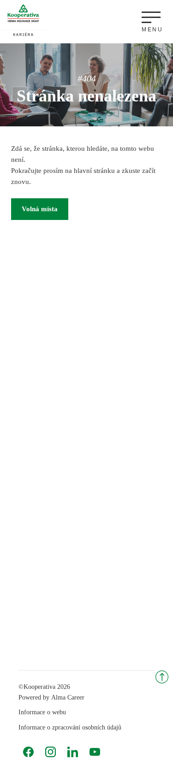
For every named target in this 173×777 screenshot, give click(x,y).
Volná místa (40, 209)
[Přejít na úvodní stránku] (23, 20)
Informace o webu (42, 712)
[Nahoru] (162, 676)
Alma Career (67, 697)
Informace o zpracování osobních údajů (69, 727)
